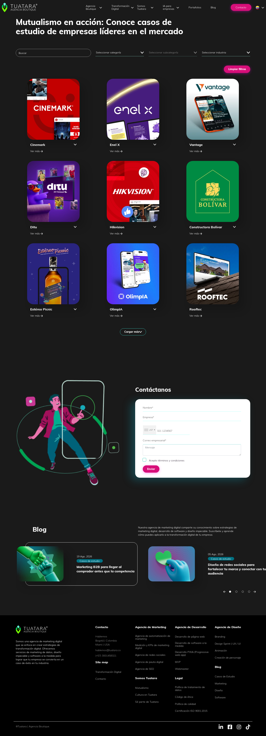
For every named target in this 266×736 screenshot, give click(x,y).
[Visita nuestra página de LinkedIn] (221, 726)
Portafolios (195, 7)
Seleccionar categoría (108, 52)
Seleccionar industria (214, 52)
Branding (220, 636)
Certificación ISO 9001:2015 (191, 710)
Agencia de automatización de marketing (152, 637)
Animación (221, 650)
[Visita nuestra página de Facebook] (230, 726)
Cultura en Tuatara (146, 694)
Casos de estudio (90, 561)
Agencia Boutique (91, 7)
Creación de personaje (228, 657)
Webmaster (182, 668)
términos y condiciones (171, 460)
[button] (53, 144)
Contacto (241, 7)
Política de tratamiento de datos (190, 688)
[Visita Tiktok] (248, 726)
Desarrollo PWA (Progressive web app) (192, 653)
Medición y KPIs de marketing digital (152, 646)
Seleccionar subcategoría (163, 52)
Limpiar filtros (237, 69)
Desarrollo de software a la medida (190, 644)
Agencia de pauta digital (149, 662)
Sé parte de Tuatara (147, 701)
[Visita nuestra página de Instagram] (239, 726)
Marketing (220, 683)
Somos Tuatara (141, 7)
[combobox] (149, 430)
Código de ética (184, 696)
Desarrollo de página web (190, 636)
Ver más (35, 151)
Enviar (151, 469)
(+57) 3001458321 (105, 655)
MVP (178, 662)
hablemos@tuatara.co (108, 650)
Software (220, 697)
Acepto (166, 460)
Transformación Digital (120, 7)
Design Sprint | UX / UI (227, 643)
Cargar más (131, 331)
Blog (213, 7)
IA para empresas (168, 7)
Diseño (219, 690)
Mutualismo (142, 687)
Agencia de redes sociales (150, 654)
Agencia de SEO (144, 668)
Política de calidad (185, 704)
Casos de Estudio (225, 676)
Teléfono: (147, 423)
